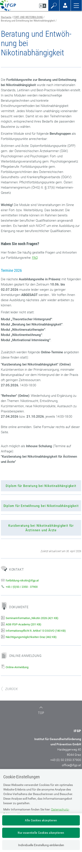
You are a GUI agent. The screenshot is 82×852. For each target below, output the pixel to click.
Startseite (6, 17)
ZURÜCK (11, 689)
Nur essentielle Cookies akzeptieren (41, 832)
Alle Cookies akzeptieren (41, 820)
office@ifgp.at (71, 765)
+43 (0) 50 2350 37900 (65, 760)
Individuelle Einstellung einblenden (41, 845)
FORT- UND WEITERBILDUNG (28, 17)
